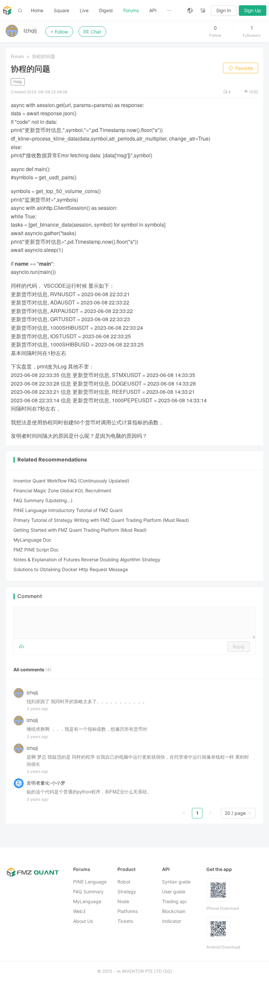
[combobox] (235, 813)
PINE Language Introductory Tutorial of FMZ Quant (68, 510)
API (152, 10)
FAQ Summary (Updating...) (42, 500)
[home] (7, 10)
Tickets (125, 921)
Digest (106, 10)
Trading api (174, 901)
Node (123, 901)
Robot (123, 882)
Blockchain (173, 911)
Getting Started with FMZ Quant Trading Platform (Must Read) (80, 530)
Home (37, 10)
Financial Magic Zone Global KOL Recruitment (62, 490)
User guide (173, 892)
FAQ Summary (88, 892)
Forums (131, 10)
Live (84, 10)
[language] (190, 10)
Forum (17, 56)
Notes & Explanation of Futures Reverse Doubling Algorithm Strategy (86, 559)
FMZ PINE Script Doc (36, 549)
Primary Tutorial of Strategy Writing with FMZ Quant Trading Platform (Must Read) (101, 520)
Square (61, 10)
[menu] (104, 10)
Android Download (223, 947)
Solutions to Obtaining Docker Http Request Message (70, 569)
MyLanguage (87, 901)
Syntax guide (176, 882)
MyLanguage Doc (32, 540)
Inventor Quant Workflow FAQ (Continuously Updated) (71, 480)
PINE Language (90, 882)
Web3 (79, 911)
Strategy (126, 892)
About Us (83, 921)
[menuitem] (37, 10)
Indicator (171, 921)
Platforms (127, 911)
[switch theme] (203, 10)
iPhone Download (222, 908)
